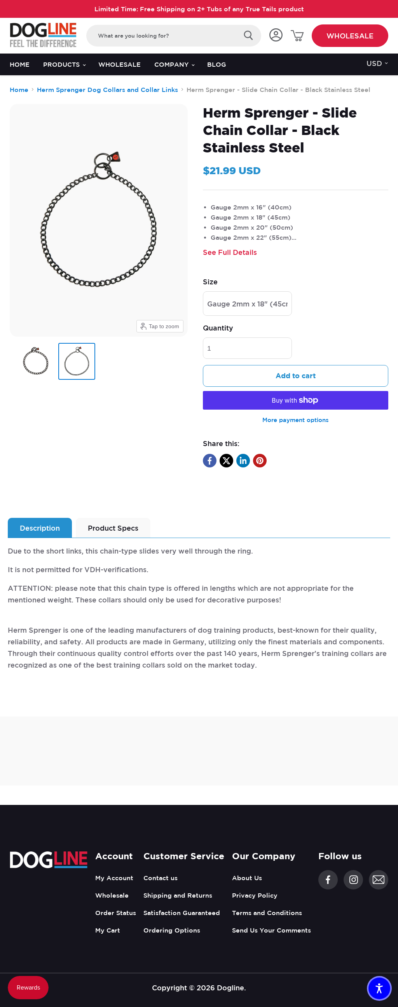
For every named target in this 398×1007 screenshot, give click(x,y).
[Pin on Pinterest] (260, 460)
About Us (247, 877)
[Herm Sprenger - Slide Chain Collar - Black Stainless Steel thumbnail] (35, 361)
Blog (216, 64)
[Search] (248, 35)
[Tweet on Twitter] (226, 460)
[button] (379, 988)
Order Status (115, 912)
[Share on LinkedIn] (243, 460)
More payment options (295, 420)
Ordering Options (171, 930)
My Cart (107, 930)
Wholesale (350, 36)
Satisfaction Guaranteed (181, 912)
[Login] (276, 35)
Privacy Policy (255, 895)
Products (62, 64)
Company (172, 64)
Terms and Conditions (267, 912)
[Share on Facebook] (209, 460)
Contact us (160, 877)
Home (20, 64)
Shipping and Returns (177, 895)
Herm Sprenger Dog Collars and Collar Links (107, 89)
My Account (114, 877)
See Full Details (230, 252)
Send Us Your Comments (271, 930)
